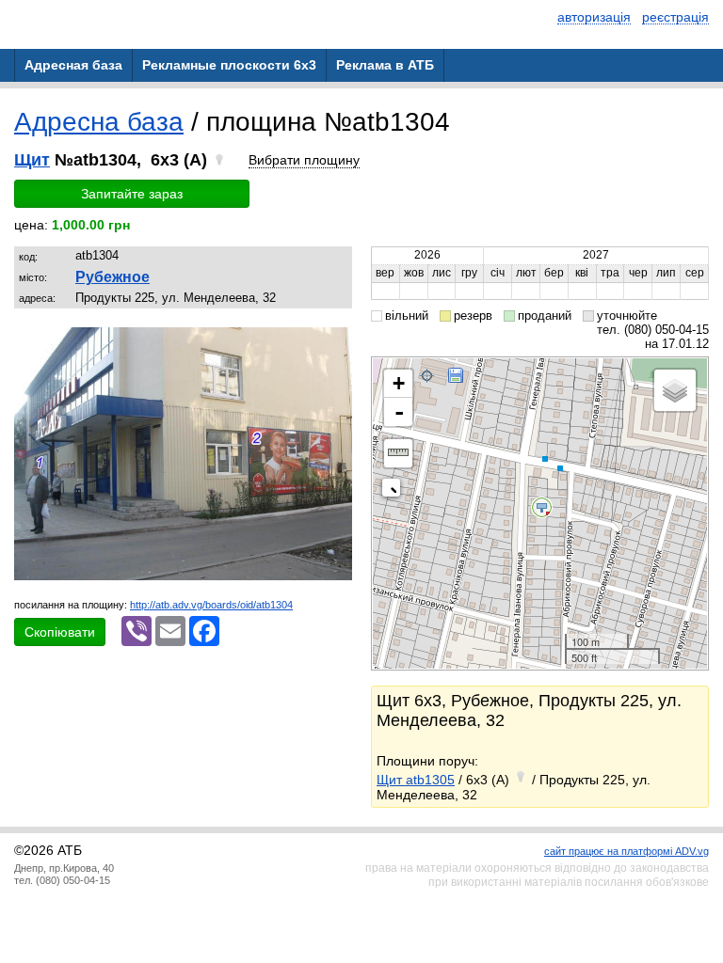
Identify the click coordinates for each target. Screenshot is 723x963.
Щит (32, 159)
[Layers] (675, 390)
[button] (335, 344)
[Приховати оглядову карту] (395, 491)
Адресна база (99, 121)
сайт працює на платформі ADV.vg (626, 851)
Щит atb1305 (416, 779)
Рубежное (112, 277)
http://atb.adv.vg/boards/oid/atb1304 (211, 604)
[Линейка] (398, 453)
